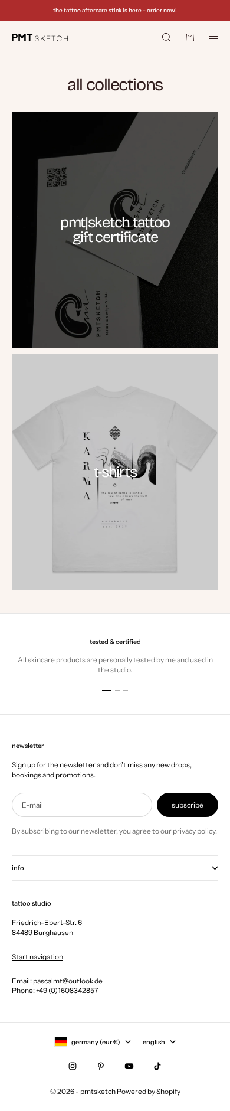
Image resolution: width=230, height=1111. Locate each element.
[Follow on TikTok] (157, 1066)
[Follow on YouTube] (129, 1066)
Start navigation (37, 956)
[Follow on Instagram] (72, 1066)
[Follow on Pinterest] (101, 1066)
